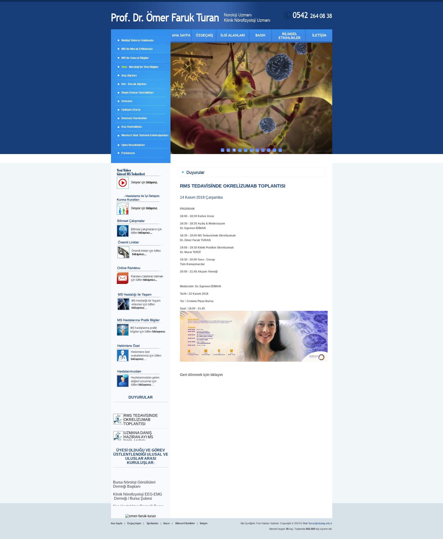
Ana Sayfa (116, 523)
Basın (166, 523)
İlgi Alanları (153, 523)
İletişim (203, 523)
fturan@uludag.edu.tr (320, 523)
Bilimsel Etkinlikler (185, 523)
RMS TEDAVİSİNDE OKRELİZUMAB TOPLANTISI (141, 415)
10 (274, 150)
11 (280, 150)
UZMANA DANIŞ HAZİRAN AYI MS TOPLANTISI (138, 432)
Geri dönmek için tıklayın (201, 375)
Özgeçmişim (134, 523)
